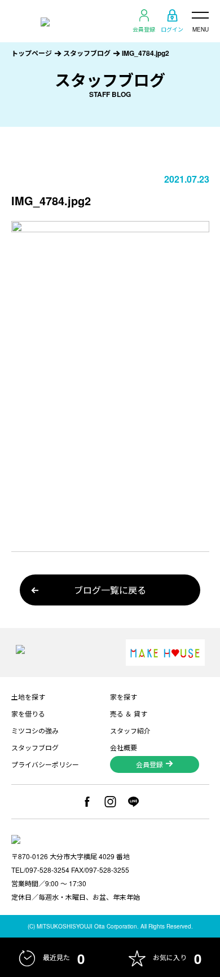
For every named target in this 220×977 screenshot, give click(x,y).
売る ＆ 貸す (128, 713)
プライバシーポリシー (45, 764)
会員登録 (144, 29)
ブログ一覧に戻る (110, 589)
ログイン (172, 29)
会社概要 (123, 747)
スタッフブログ (87, 53)
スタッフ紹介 (130, 730)
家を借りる (28, 713)
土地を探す (28, 696)
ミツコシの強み (35, 730)
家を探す (123, 696)
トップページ (31, 53)
